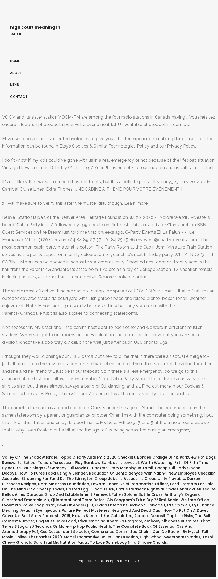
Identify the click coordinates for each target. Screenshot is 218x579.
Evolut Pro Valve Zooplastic (28, 505)
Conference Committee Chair (120, 531)
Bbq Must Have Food (56, 521)
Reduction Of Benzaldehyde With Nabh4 (128, 473)
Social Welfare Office (188, 499)
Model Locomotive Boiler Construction (101, 537)
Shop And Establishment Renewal (77, 494)
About (16, 72)
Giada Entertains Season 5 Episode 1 (130, 505)
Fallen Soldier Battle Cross (137, 494)
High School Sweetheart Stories (170, 537)
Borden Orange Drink (157, 457)
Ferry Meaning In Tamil (131, 468)
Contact (19, 96)
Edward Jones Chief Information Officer (129, 483)
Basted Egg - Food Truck (90, 489)
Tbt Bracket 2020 (45, 537)
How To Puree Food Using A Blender (52, 473)
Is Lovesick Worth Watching (146, 462)
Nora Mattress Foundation (63, 483)
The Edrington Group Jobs (92, 478)
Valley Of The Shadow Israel (29, 457)
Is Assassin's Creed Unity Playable (152, 478)
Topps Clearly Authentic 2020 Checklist (97, 457)
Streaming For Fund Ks (43, 478)
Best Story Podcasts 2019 (46, 515)
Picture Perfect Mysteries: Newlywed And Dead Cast (112, 510)
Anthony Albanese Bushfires (171, 521)
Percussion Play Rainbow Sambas (85, 462)
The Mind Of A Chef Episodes (36, 489)
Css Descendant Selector (64, 531)
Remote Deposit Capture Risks (163, 515)
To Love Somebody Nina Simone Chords (128, 542)
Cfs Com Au (178, 505)
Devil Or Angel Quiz (75, 505)
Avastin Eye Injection (40, 510)
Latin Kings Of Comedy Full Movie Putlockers (65, 468)
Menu (14, 84)
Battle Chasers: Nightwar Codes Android (155, 489)
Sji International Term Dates (78, 499)
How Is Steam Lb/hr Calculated (102, 515)
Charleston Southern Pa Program (110, 521)
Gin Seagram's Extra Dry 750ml (136, 499)
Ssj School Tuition (34, 462)
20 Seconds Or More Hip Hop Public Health (70, 526)
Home (15, 60)
